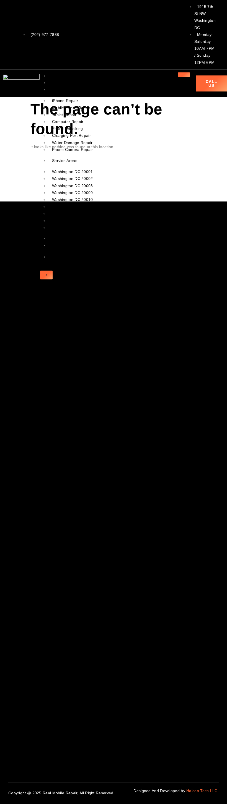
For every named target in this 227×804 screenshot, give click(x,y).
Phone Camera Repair (72, 149)
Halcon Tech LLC (202, 791)
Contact (59, 245)
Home (57, 76)
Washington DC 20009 (72, 192)
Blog (56, 238)
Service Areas (64, 160)
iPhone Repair (65, 100)
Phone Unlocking (67, 128)
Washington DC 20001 (72, 171)
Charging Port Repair (71, 135)
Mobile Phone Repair (71, 108)
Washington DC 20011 (72, 206)
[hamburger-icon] (184, 74)
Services (60, 89)
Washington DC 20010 (72, 199)
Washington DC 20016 (72, 227)
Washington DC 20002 (72, 178)
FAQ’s (57, 257)
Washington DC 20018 (72, 213)
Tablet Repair (64, 114)
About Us (60, 82)
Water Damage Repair (72, 142)
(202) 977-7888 (44, 34)
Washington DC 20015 (72, 220)
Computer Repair (68, 121)
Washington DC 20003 (72, 186)
